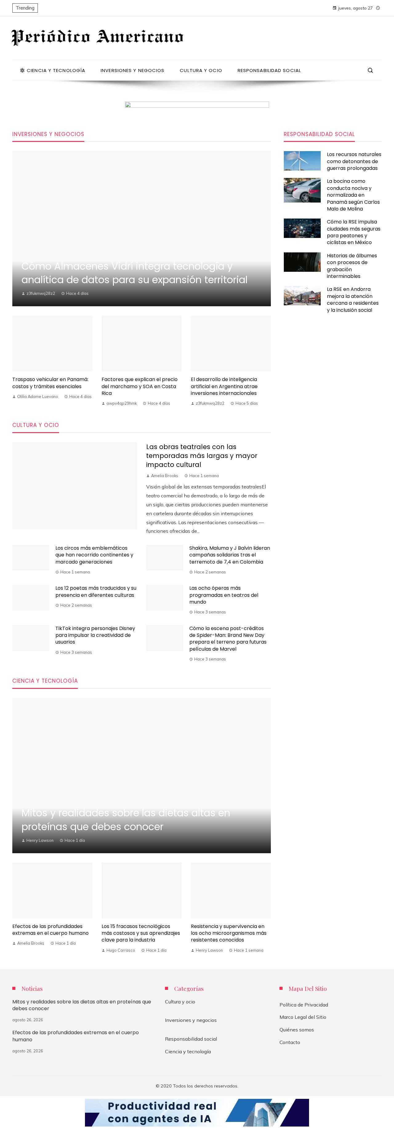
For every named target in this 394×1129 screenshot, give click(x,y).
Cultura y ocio (180, 1001)
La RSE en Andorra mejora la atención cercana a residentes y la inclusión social (353, 299)
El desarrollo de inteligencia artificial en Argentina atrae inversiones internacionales (224, 386)
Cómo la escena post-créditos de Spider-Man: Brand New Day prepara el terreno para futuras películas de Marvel (228, 639)
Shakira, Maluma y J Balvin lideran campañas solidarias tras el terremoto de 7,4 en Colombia (229, 554)
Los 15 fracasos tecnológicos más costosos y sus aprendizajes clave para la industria (141, 933)
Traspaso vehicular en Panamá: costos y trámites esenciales (50, 383)
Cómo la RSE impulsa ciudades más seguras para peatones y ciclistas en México (353, 232)
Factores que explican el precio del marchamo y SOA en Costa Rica (140, 386)
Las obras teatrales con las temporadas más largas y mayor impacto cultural (201, 455)
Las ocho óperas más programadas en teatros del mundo (223, 595)
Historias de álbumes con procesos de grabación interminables (352, 266)
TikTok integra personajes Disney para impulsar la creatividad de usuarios (95, 635)
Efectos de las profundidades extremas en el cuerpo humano (50, 930)
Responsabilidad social (191, 1039)
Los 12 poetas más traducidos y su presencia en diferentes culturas (95, 591)
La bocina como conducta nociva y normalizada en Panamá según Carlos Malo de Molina (353, 195)
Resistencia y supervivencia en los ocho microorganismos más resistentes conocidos (229, 933)
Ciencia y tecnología (188, 1051)
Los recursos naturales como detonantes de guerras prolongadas (354, 161)
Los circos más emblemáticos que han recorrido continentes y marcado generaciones (94, 554)
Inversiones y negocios (191, 1020)
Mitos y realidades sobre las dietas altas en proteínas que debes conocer (81, 1005)
